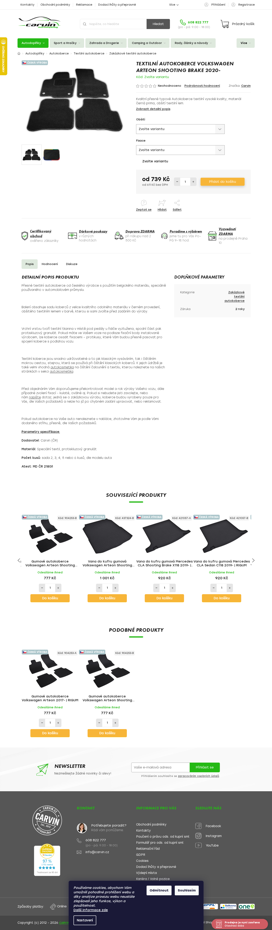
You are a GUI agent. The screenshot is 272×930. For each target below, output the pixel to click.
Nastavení (85, 920)
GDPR (140, 855)
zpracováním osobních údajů (198, 776)
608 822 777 (96, 840)
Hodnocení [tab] (50, 264)
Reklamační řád (148, 849)
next (253, 560)
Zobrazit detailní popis (153, 109)
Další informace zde (90, 910)
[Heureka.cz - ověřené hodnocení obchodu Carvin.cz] (47, 860)
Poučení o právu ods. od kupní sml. (163, 836)
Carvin (246, 86)
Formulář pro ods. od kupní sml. (160, 842)
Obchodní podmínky (55, 4)
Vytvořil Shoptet (206, 922)
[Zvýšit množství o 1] (193, 182)
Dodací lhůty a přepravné (117, 4)
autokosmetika (62, 367)
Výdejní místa (146, 873)
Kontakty (27, 4)
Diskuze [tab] (72, 264)
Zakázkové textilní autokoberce (234, 297)
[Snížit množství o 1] (177, 182)
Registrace (246, 4)
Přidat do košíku (222, 182)
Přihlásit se (205, 767)
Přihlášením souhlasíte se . (180, 776)
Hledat (158, 24)
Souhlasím (187, 890)
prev (19, 560)
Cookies (142, 861)
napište (35, 397)
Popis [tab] (30, 264)
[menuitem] (33, 43)
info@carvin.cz (97, 852)
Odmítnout (159, 890)
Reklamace (84, 4)
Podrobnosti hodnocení (202, 86)
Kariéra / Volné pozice (153, 879)
